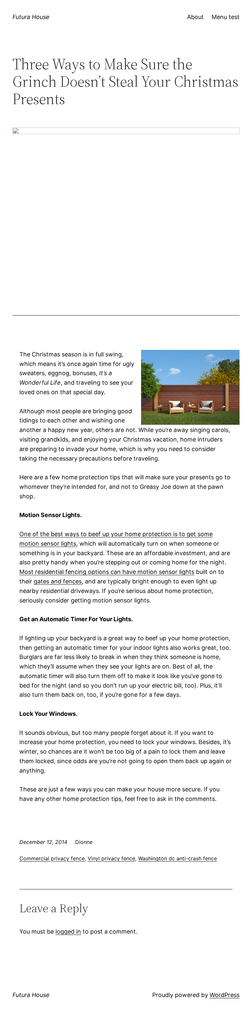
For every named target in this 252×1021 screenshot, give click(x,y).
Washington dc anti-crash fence (177, 858)
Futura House (31, 16)
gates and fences (58, 581)
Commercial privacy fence (52, 858)
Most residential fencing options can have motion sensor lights (106, 571)
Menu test (226, 16)
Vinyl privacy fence (111, 858)
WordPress (225, 994)
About (195, 16)
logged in (68, 931)
